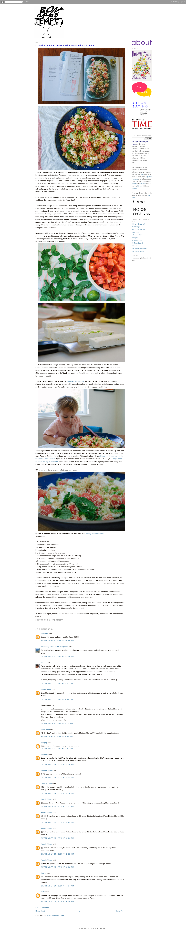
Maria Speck (46, 689)
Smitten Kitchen (137, 240)
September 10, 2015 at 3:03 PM (57, 777)
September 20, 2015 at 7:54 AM (57, 886)
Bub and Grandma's (138, 224)
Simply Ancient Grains (75, 381)
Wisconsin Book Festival (45, 459)
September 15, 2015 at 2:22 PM (57, 822)
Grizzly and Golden (138, 229)
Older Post (120, 911)
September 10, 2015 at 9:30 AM (57, 764)
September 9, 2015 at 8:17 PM (57, 748)
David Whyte (136, 227)
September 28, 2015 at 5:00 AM (57, 902)
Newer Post (40, 911)
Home (80, 911)
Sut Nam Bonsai (137, 243)
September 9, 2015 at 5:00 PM (57, 723)
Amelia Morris (46, 799)
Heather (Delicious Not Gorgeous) (54, 646)
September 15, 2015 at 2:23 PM (57, 867)
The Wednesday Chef (139, 248)
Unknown (45, 754)
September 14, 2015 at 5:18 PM (57, 793)
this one (134, 184)
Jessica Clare (46, 783)
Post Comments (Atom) (55, 916)
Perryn (43, 873)
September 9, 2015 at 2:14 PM (57, 699)
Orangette (135, 238)
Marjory (44, 743)
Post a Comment (42, 907)
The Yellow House (138, 251)
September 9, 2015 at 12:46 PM (57, 656)
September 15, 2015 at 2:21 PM (57, 806)
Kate (43, 892)
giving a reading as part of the (111, 456)
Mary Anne (45, 729)
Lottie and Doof (137, 235)
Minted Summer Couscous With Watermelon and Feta (64, 45)
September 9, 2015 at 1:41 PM (57, 683)
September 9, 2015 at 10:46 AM (57, 641)
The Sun (134, 246)
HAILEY (44, 662)
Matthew (44, 633)
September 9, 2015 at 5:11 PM (57, 737)
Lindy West (135, 232)
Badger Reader (47, 770)
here (142, 174)
